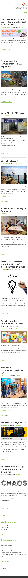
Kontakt (2, 532)
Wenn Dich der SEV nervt (12, 113)
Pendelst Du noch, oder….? (13, 422)
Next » (26, 515)
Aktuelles (6, 54)
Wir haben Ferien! (9, 161)
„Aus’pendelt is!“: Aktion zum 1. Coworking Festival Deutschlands (13, 22)
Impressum (3, 568)
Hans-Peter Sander (13, 27)
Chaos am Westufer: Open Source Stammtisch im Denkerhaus (13, 469)
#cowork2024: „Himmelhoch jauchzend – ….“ (13, 370)
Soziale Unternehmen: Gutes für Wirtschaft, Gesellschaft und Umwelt (13, 264)
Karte (2, 534)
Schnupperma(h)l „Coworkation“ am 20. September (11, 64)
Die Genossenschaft (5, 565)
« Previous (3, 515)
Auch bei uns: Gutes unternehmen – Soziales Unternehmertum (12, 323)
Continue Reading (6, 49)
